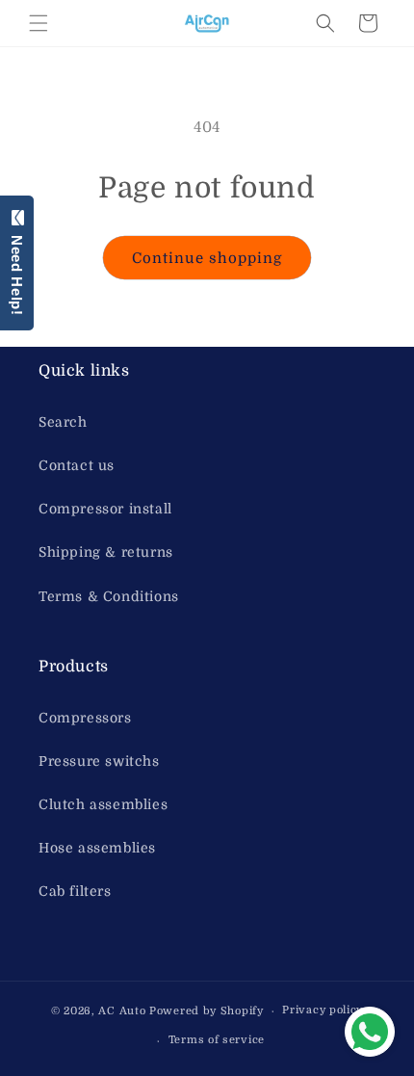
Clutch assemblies (103, 804)
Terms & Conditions (109, 596)
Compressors (85, 717)
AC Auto (121, 1011)
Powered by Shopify (206, 1011)
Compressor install (105, 508)
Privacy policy (322, 1010)
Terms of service (216, 1040)
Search (63, 422)
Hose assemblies (97, 847)
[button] (38, 23)
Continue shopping (207, 258)
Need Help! (17, 270)
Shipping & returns (106, 552)
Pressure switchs (99, 761)
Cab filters (75, 891)
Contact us (77, 465)
